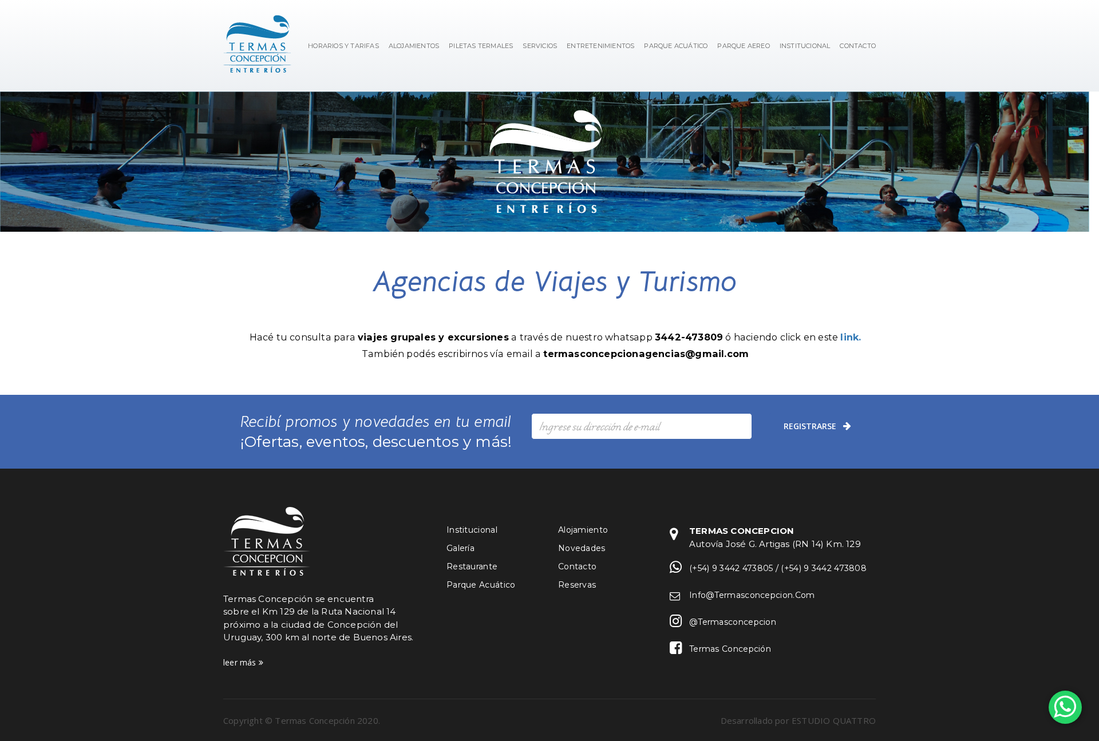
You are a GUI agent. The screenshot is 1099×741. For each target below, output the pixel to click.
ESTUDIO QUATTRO (834, 720)
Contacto (577, 566)
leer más (241, 662)
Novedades (582, 548)
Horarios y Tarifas (343, 46)
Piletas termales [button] (481, 46)
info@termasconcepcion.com (752, 595)
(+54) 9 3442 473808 (824, 568)
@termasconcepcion (732, 622)
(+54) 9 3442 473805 (731, 568)
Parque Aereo (743, 46)
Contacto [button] (858, 46)
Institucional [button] (805, 46)
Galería (460, 548)
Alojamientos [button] (414, 46)
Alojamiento (583, 530)
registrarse (810, 426)
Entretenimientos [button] (600, 46)
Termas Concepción (730, 649)
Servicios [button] (540, 46)
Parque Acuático (675, 46)
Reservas (577, 585)
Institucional (471, 530)
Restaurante (471, 566)
